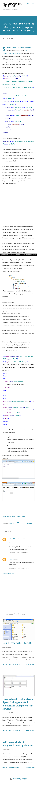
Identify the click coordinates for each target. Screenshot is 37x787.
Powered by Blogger (19, 779)
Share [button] (29, 523)
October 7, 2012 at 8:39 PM (18, 553)
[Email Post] (18, 523)
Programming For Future (12, 4)
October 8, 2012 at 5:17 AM (19, 568)
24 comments (14, 730)
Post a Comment (8, 573)
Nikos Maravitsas (15, 539)
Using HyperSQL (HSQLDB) (17, 642)
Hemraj (11, 559)
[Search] (28, 3)
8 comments (14, 767)
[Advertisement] (18, 206)
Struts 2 (11, 523)
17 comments (14, 664)
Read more (30, 664)
